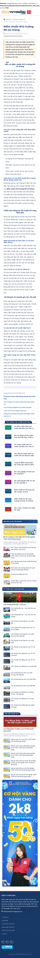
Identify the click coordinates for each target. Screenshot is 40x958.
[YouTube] (7, 942)
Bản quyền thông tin (8, 927)
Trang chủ (8, 19)
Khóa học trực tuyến (8, 930)
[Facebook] (3, 942)
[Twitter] (11, 942)
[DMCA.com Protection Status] (20, 947)
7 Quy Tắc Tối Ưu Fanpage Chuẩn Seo (15, 410)
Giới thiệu (5, 920)
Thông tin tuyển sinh (19, 19)
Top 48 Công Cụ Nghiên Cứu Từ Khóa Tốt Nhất (17, 407)
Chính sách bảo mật (8, 923)
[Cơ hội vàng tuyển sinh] (20, 833)
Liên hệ (4, 934)
